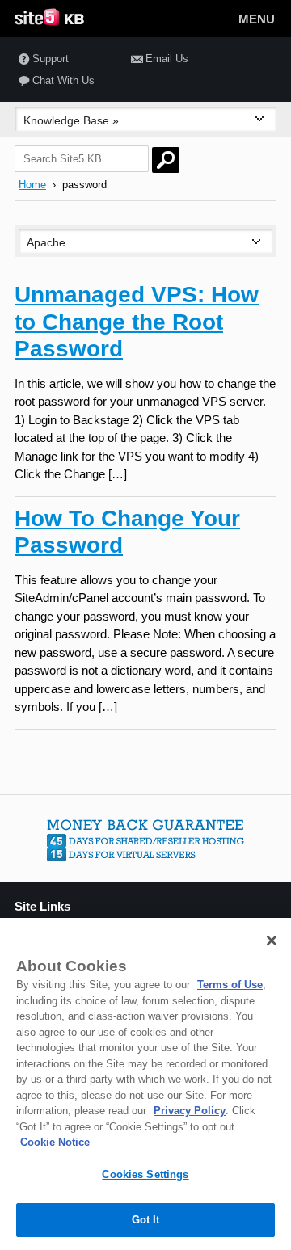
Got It (146, 1220)
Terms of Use (230, 985)
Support (50, 59)
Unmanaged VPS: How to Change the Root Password (137, 321)
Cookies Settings (145, 1174)
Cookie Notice (55, 1142)
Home (32, 185)
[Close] (271, 940)
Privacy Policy (190, 1111)
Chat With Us (63, 80)
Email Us (167, 59)
